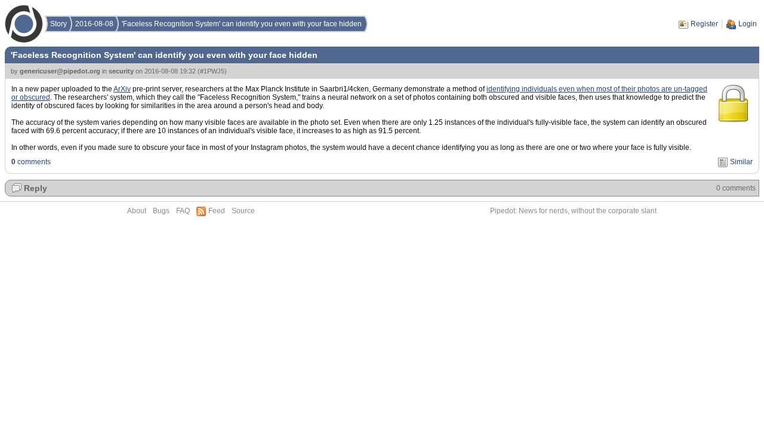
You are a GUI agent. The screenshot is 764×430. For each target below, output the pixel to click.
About (136, 211)
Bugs (161, 211)
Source (243, 211)
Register (704, 24)
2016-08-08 (94, 24)
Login (747, 24)
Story (58, 24)
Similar (741, 162)
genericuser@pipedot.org (60, 71)
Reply (35, 188)
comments (31, 162)
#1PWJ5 (212, 71)
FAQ (183, 211)
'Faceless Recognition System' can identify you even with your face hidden (242, 24)
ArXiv (122, 89)
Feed (216, 211)
